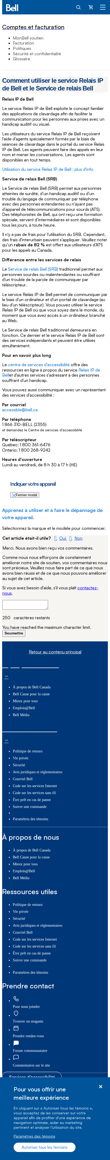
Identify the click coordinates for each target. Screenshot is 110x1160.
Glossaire (21, 58)
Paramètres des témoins (34, 1136)
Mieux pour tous (25, 701)
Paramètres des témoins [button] (30, 819)
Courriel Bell (23, 779)
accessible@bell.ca (20, 409)
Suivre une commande (29, 807)
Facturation (23, 43)
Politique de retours (27, 751)
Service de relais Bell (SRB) (33, 269)
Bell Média (21, 715)
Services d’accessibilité (32, 1077)
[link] (16, 999)
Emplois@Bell (24, 708)
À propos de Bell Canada (31, 687)
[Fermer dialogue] (100, 1086)
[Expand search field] (78, 7)
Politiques (22, 48)
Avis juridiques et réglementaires (37, 772)
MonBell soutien (28, 38)
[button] (59, 538)
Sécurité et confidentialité (37, 53)
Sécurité (19, 765)
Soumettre (14, 633)
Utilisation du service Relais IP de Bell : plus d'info (47, 169)
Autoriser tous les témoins (45, 1147)
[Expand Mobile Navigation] (102, 7)
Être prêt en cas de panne (32, 800)
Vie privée (20, 758)
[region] (55, 1118)
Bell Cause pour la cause (31, 694)
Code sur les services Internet (35, 786)
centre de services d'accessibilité (39, 364)
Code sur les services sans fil (34, 793)
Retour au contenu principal (55, 651)
